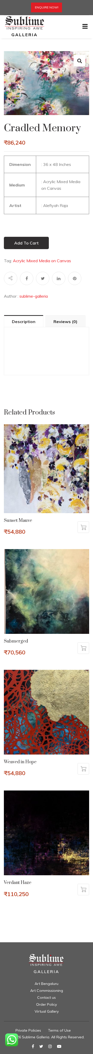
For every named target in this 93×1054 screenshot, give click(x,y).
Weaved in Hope (20, 762)
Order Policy (46, 1004)
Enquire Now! (46, 7)
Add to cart (26, 243)
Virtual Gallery (47, 1011)
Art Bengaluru (46, 983)
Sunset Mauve (18, 520)
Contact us (46, 997)
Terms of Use (59, 1030)
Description (23, 321)
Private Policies (28, 1030)
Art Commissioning (46, 990)
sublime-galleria (33, 296)
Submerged (16, 641)
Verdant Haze (17, 883)
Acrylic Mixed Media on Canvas (42, 260)
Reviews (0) (65, 321)
